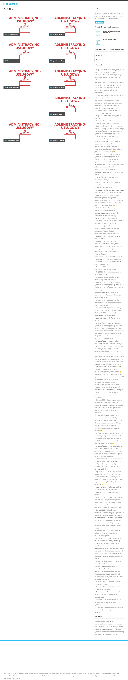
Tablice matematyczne (109, 40)
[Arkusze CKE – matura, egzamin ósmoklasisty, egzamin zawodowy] (11, 4)
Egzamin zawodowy (12, 34)
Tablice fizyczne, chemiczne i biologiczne (111, 32)
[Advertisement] (64, 657)
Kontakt (99, 22)
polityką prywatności (77, 676)
